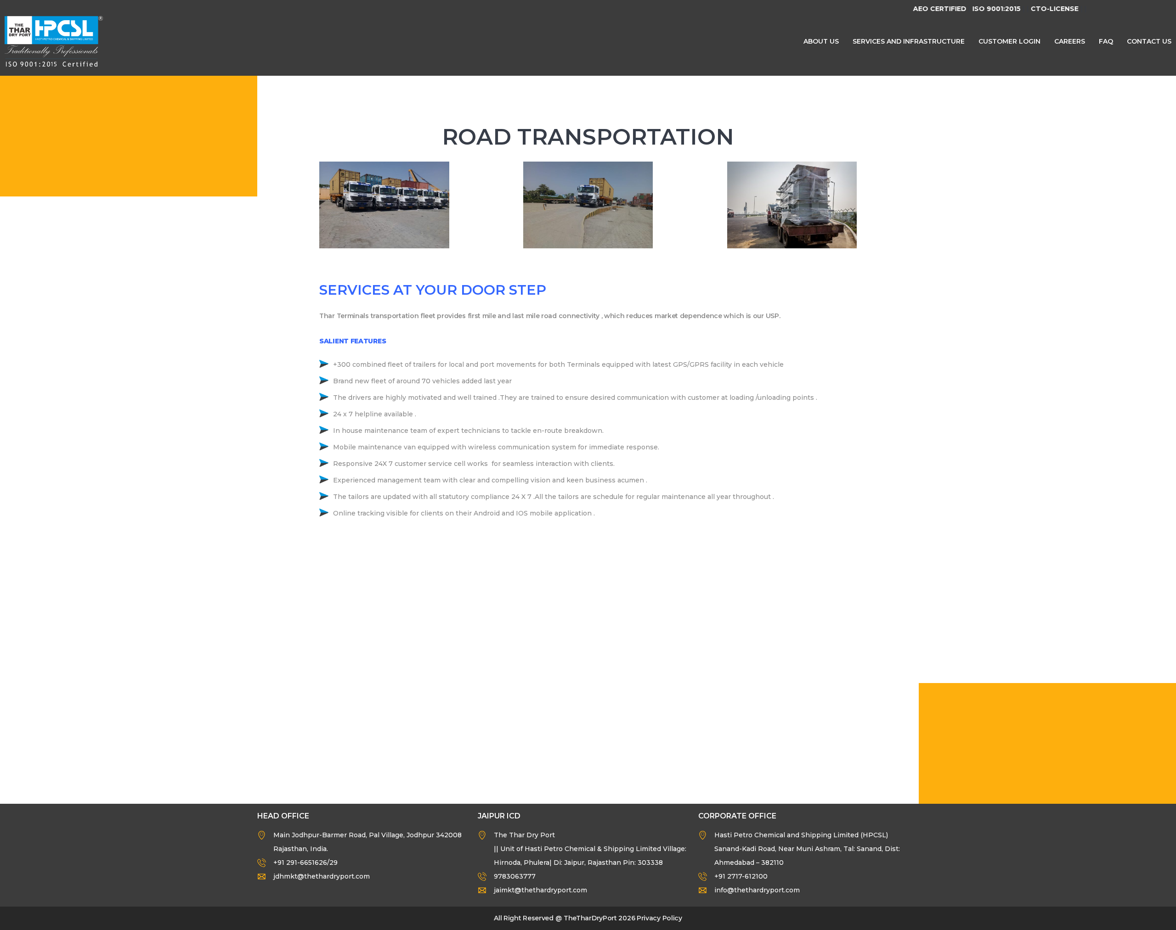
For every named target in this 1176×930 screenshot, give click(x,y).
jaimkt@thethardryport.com (540, 890)
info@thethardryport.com (757, 890)
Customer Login (1009, 41)
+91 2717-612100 (741, 876)
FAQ (1106, 41)
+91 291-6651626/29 (305, 862)
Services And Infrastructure (909, 41)
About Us (821, 41)
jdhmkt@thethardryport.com (321, 876)
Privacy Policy (659, 918)
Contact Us (1149, 41)
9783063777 (515, 876)
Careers (1069, 41)
